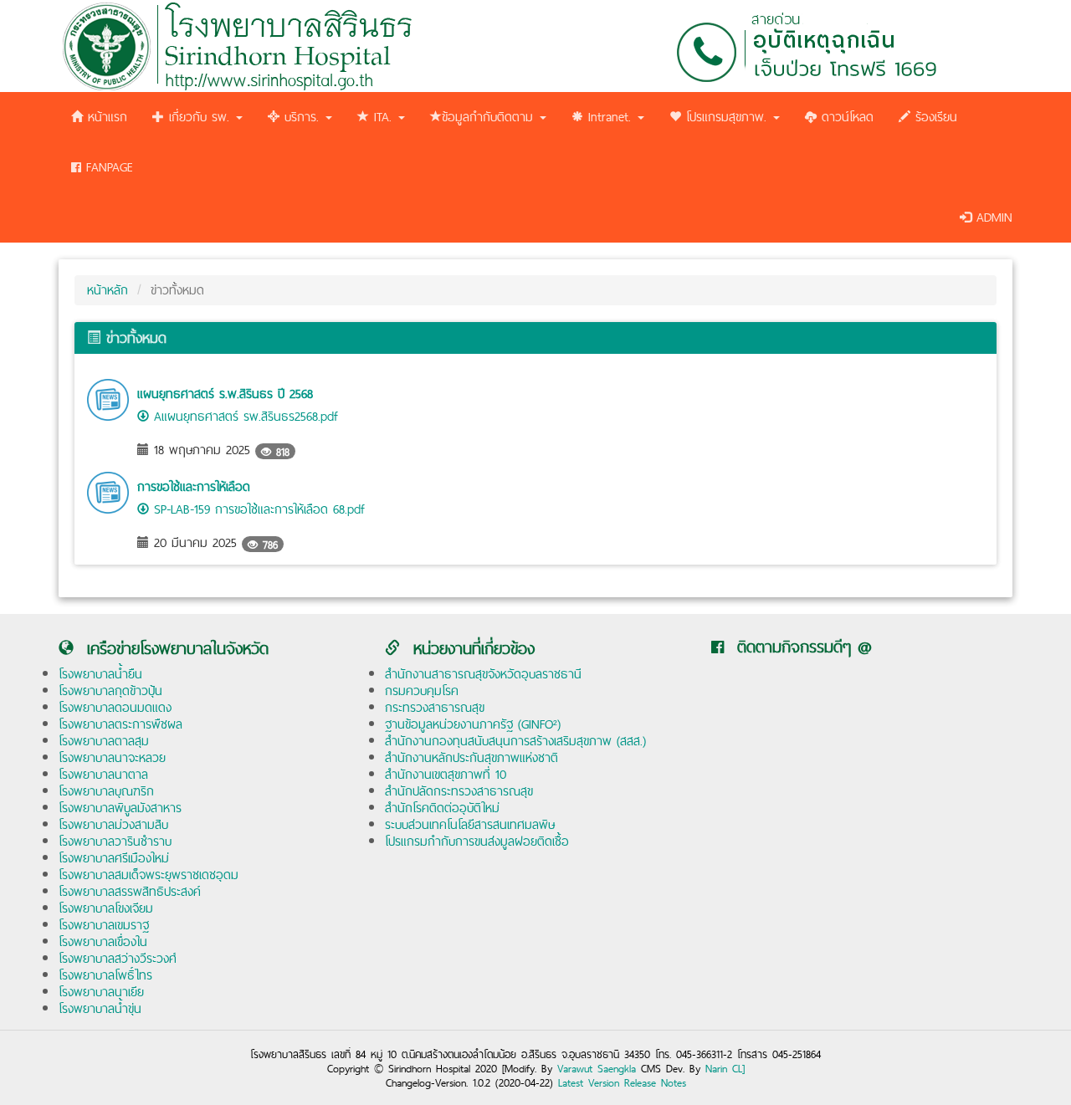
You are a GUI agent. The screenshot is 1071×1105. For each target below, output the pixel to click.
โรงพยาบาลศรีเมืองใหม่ (114, 857)
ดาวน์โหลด (845, 116)
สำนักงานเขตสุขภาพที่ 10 (445, 774)
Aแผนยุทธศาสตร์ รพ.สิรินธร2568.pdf (246, 416)
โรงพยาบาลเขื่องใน (103, 941)
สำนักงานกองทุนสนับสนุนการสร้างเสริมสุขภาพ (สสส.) (515, 740)
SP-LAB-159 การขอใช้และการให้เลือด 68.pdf (259, 509)
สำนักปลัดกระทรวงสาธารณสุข (459, 790)
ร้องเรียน (933, 116)
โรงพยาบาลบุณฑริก (106, 790)
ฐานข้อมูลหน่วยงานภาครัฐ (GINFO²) (473, 724)
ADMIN (991, 217)
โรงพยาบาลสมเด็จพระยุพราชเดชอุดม (148, 874)
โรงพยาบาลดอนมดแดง (115, 707)
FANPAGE (107, 166)
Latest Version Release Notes (619, 1082)
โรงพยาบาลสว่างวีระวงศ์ (118, 958)
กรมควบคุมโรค (422, 690)
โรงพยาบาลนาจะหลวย (112, 757)
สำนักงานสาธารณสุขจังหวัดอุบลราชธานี (483, 673)
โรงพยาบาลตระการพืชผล (120, 724)
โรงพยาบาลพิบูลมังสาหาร (120, 807)
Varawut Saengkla (596, 1068)
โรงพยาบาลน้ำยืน (100, 673)
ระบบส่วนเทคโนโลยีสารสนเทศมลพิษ (470, 824)
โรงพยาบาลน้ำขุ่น (100, 1008)
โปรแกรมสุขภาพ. (726, 116)
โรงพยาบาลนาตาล (103, 774)
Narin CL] (725, 1068)
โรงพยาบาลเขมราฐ (104, 924)
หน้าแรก (105, 116)
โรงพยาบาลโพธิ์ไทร (105, 974)
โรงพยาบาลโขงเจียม (106, 908)
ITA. (383, 116)
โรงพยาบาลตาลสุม (104, 740)
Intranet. (609, 116)
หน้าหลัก (107, 289)
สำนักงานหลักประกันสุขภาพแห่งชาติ (471, 757)
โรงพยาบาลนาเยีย (101, 991)
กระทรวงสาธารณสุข (434, 707)
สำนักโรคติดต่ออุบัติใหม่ (442, 807)
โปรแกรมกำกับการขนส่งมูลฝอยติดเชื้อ (477, 841)
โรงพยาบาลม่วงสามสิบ (113, 824)
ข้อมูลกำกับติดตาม (490, 116)
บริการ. (301, 116)
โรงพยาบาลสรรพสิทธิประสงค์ (130, 891)
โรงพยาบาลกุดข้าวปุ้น (110, 690)
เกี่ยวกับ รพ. (199, 116)
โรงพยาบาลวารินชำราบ (115, 841)
